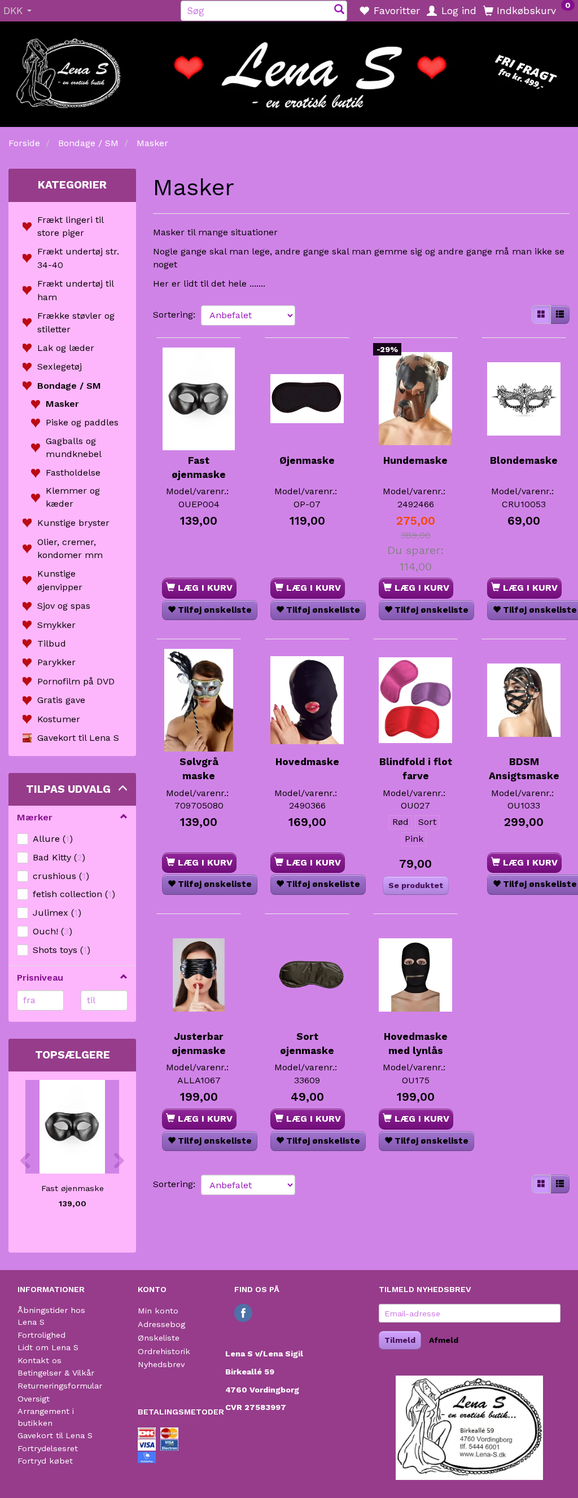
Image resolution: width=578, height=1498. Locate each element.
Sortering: (174, 314)
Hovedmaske (307, 761)
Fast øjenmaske (72, 1188)
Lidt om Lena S (47, 1347)
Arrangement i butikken (45, 1417)
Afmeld (443, 1340)
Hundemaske (415, 460)
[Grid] (541, 314)
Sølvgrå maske (198, 768)
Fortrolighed (41, 1334)
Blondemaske (524, 460)
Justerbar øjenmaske (199, 1043)
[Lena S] (289, 70)
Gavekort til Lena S (55, 1435)
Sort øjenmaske (307, 1043)
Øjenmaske (307, 460)
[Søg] (339, 10)
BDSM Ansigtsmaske (524, 768)
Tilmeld (399, 1340)
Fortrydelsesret (47, 1448)
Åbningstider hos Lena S (51, 1316)
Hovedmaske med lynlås (416, 1043)
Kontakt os (39, 1360)
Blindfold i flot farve (415, 768)
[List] (560, 314)
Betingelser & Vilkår (55, 1372)
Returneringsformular (59, 1385)
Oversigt (33, 1398)
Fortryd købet (45, 1460)
